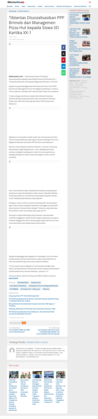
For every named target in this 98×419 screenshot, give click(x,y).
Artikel (71, 84)
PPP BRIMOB (14, 289)
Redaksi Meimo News (37, 342)
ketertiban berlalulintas (18, 286)
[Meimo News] (15, 2)
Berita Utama (79, 84)
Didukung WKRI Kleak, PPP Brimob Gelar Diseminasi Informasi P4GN (32, 309)
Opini (76, 82)
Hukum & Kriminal (74, 87)
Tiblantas (46, 289)
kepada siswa (36, 282)
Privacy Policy (73, 96)
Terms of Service (84, 96)
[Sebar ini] (63, 47)
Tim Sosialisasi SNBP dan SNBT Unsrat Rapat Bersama (19, 330)
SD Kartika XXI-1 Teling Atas (30, 289)
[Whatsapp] (63, 72)
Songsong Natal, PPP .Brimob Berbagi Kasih (24, 296)
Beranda (84, 81)
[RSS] (24, 323)
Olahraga (84, 87)
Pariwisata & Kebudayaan (77, 91)
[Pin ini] (63, 60)
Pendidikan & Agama (75, 94)
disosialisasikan (23, 282)
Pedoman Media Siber (75, 98)
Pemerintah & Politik (75, 93)
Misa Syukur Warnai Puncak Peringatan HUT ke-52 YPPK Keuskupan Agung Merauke (25, 388)
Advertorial (83, 82)
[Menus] (89, 2)
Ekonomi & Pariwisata (75, 86)
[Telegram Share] (63, 66)
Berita (71, 82)
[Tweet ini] (63, 53)
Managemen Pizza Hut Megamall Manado (43, 286)
